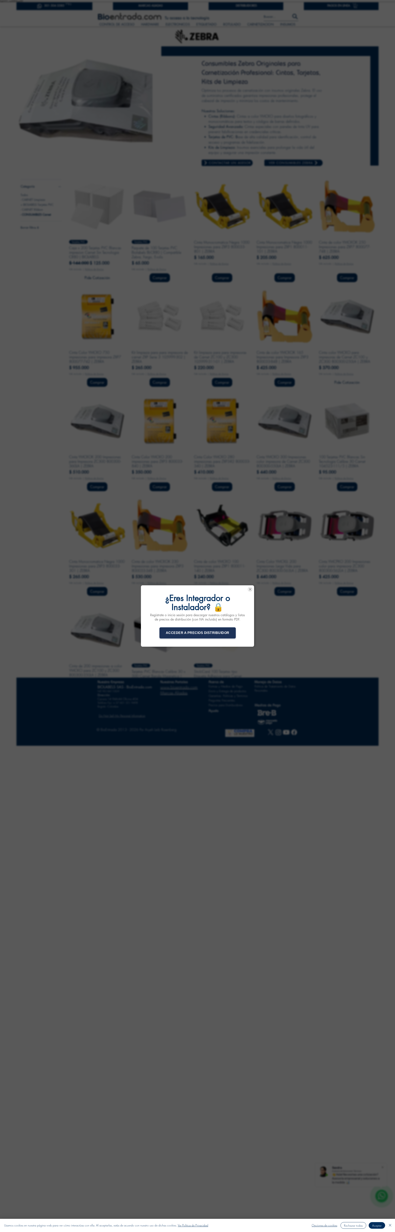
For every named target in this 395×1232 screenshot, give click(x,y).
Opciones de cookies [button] (324, 1225)
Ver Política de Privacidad (193, 1225)
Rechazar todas (353, 1225)
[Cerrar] (390, 1225)
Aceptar (377, 1225)
